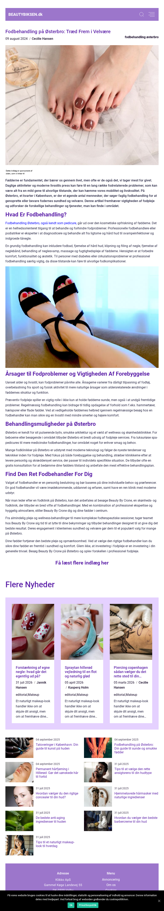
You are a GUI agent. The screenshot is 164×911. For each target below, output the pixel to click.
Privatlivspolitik (87, 905)
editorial (21, 695)
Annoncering (111, 879)
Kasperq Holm (78, 687)
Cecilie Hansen (42, 39)
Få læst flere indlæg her (82, 563)
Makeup (33, 695)
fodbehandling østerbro (142, 37)
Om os (111, 885)
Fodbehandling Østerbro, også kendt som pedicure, (41, 223)
